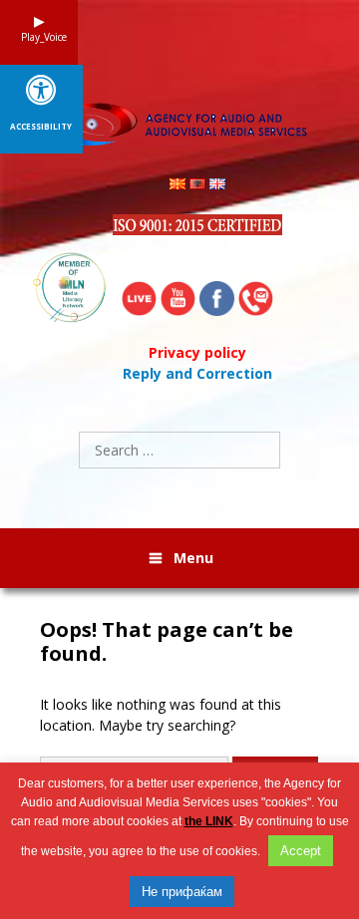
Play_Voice (39, 37)
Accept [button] (300, 850)
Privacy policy (197, 352)
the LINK (208, 821)
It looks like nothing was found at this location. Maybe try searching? (160, 715)
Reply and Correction (197, 373)
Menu (193, 557)
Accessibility (41, 127)
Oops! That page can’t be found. (166, 642)
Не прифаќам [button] (182, 891)
